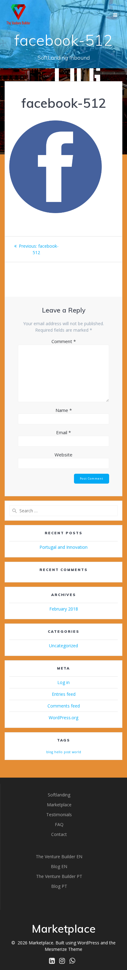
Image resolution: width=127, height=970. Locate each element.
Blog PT (59, 886)
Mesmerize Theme (63, 949)
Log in (63, 682)
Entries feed (64, 694)
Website (63, 454)
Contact (59, 834)
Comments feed (63, 706)
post (67, 752)
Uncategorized (63, 646)
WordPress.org (63, 717)
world (76, 752)
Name (63, 410)
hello (58, 752)
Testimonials (59, 814)
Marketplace (59, 805)
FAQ (59, 824)
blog (49, 752)
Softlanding (59, 795)
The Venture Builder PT (59, 876)
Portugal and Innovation (63, 547)
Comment (63, 341)
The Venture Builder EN (59, 856)
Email (63, 432)
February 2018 (63, 609)
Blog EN (59, 866)
